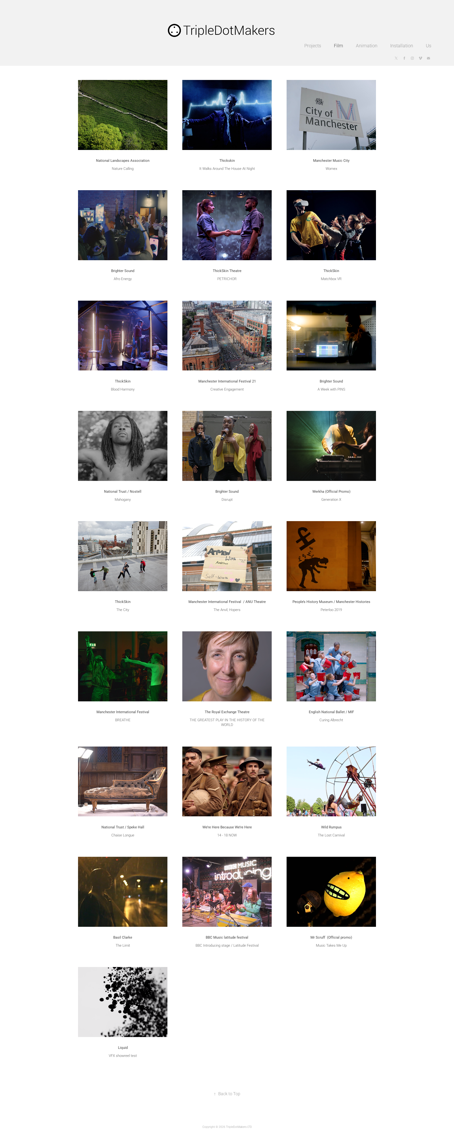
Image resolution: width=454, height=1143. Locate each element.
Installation (401, 45)
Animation (366, 45)
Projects (312, 45)
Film (338, 45)
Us (428, 45)
